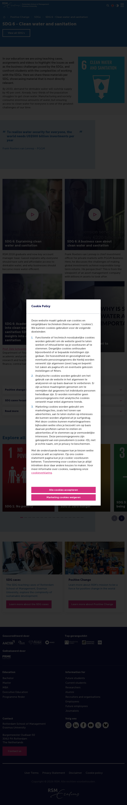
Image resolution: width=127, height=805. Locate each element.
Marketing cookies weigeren (63, 497)
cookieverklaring (41, 472)
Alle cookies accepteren (63, 489)
